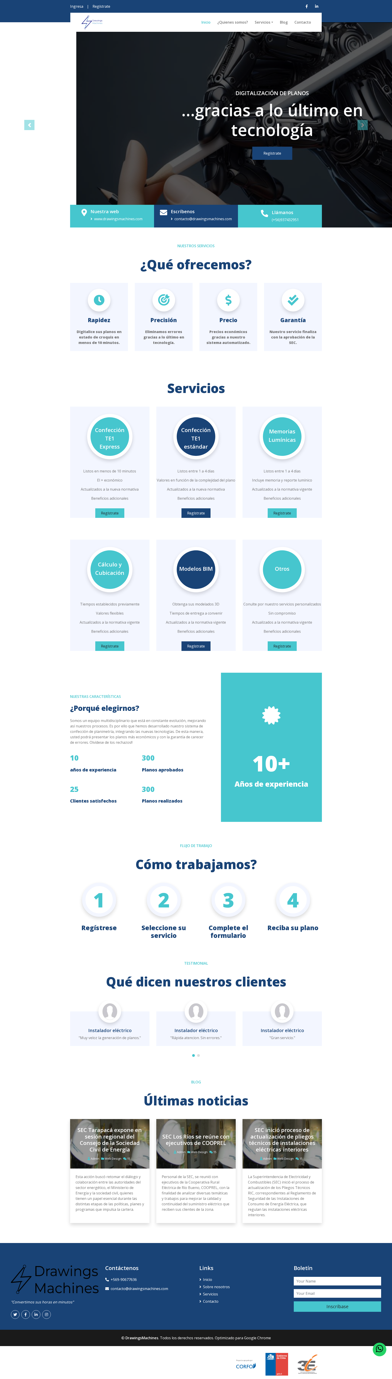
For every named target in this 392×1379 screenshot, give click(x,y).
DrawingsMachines (141, 1337)
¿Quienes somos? (232, 22)
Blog (284, 22)
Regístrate (101, 6)
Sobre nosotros (216, 1286)
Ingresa (76, 6)
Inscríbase (337, 1306)
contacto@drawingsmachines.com (203, 218)
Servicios (262, 22)
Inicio (206, 22)
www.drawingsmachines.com (118, 218)
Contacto (302, 22)
